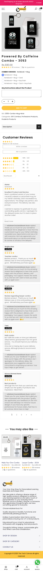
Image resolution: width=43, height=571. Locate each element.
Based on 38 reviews (10, 144)
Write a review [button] (21, 146)
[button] (7, 67)
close (39, 2)
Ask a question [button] (21, 152)
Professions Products (30, 117)
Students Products (9, 119)
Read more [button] (9, 221)
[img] (21, 189)
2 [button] (16, 415)
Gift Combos (16, 117)
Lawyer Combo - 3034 (30, 462)
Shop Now (19, 4)
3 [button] (21, 415)
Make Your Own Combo (11, 462)
